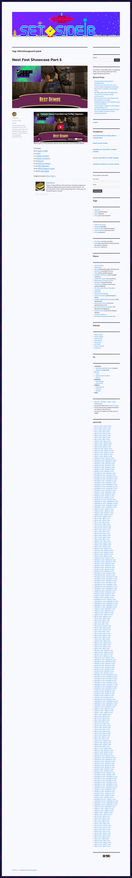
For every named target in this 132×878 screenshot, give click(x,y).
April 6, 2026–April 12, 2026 (102, 447)
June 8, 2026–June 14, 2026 (102, 430)
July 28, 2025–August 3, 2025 (102, 516)
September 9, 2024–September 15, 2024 (105, 605)
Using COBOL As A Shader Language (108, 158)
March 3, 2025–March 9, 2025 (103, 556)
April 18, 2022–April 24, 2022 (102, 842)
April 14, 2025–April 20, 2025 (102, 545)
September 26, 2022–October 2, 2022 (105, 799)
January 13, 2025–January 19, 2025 (104, 569)
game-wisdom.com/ (42, 194)
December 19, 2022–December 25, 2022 (105, 776)
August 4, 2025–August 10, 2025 (103, 514)
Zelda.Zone (97, 348)
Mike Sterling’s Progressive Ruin (103, 280)
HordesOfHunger (17, 127)
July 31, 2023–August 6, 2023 (102, 714)
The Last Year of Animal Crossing (103, 94)
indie (24, 127)
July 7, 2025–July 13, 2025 (101, 522)
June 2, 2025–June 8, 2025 (102, 531)
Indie (95, 212)
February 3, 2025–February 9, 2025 (104, 563)
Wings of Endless (43, 156)
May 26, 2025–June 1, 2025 (102, 533)
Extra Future (99, 383)
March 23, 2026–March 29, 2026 (104, 450)
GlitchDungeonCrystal (18, 125)
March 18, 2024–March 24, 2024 (103, 652)
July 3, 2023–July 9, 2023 (101, 722)
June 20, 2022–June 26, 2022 (102, 825)
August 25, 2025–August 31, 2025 (104, 509)
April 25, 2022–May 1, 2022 (102, 840)
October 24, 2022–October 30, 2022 (104, 791)
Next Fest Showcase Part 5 (37, 60)
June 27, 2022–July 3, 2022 (102, 823)
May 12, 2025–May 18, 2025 (102, 537)
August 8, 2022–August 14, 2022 (103, 812)
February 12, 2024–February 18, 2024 (105, 661)
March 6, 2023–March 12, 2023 (103, 754)
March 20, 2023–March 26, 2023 (103, 750)
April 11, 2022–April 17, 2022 (102, 844)
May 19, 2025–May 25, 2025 (102, 535)
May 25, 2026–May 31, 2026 (102, 433)
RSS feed (96, 402)
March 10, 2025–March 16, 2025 (103, 554)
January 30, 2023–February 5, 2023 (104, 763)
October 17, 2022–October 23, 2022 (104, 793)
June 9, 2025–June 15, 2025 (102, 530)
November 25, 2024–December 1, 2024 (105, 584)
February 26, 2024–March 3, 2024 (104, 658)
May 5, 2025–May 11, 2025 (102, 539)
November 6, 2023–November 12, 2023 (105, 688)
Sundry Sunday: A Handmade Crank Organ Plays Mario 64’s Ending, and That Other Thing (106, 89)
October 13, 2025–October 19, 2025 (104, 496)
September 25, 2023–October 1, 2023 (104, 699)
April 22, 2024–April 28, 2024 (102, 643)
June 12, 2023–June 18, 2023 (102, 727)
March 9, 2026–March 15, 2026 (103, 454)
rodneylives (96, 149)
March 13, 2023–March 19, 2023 (103, 752)
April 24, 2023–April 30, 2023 (102, 741)
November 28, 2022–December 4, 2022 (105, 782)
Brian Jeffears (98, 340)
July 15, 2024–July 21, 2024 (102, 620)
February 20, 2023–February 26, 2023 (105, 757)
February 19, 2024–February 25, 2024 (105, 660)
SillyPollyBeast (16, 135)
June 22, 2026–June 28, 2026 (102, 426)
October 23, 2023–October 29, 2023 (104, 692)
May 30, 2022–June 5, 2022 (102, 831)
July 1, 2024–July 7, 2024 (101, 624)
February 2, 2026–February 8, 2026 (104, 464)
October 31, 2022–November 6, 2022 (104, 790)
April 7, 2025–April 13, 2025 (102, 546)
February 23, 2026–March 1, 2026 (104, 458)
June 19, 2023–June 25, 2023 (102, 725)
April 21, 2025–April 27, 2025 (102, 543)
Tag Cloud (97, 210)
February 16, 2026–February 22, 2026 (105, 460)
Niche (96, 215)
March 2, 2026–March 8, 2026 (103, 456)
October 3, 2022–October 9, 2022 (103, 797)
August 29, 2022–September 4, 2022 (104, 806)
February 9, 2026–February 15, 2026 (104, 462)
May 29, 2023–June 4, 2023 (102, 731)
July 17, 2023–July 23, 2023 (102, 718)
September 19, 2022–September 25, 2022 (106, 801)
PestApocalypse (22, 131)
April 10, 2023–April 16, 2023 (102, 744)
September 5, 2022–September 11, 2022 (105, 805)
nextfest (14, 131)
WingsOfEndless (17, 137)
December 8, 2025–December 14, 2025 (105, 481)
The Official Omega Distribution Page (104, 316)
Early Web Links (99, 96)
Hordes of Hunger (44, 163)
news (95, 243)
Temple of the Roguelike (101, 294)
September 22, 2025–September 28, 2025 (106, 501)
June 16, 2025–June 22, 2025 (102, 528)
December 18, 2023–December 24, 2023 (105, 676)
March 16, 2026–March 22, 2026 (103, 452)
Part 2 (53, 176)
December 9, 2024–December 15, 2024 (105, 580)
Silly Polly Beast (43, 166)
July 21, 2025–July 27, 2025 (102, 518)
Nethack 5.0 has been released (110, 164)
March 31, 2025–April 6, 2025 (102, 548)
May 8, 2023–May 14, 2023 (102, 737)
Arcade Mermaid (99, 230)
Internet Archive (99, 311)
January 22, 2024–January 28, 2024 (104, 667)
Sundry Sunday (98, 228)
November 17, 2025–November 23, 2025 (105, 486)
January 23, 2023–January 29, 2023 (104, 765)
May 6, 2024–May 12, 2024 (102, 639)
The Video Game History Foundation (104, 288)
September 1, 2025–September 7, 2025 (105, 507)
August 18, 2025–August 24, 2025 (104, 511)
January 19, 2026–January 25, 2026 (104, 467)
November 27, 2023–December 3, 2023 (105, 682)
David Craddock (98, 336)
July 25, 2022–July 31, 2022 (102, 816)
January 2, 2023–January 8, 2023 (103, 771)
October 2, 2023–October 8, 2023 (103, 697)
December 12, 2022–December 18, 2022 (105, 778)
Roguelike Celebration (100, 275)
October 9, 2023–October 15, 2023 (104, 695)
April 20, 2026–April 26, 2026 (103, 443)
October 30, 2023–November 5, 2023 (104, 690)
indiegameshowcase (18, 129)
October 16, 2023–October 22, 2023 (104, 693)
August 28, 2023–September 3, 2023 (104, 707)
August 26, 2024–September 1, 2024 (104, 609)
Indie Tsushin (103, 143)
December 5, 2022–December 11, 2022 (105, 780)
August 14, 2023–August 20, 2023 (104, 710)
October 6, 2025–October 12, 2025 (104, 497)
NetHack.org (98, 267)
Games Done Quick (99, 295)
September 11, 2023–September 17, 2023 (105, 703)
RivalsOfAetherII (23, 133)
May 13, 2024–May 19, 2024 (102, 637)
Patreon (98, 377)
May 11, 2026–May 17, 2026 (102, 437)
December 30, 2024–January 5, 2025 (104, 573)
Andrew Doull (98, 338)
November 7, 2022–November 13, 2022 (105, 788)
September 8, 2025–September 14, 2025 (105, 505)
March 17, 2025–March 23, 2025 (103, 552)
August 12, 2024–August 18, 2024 (104, 612)
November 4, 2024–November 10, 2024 (105, 590)
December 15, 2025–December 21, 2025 (105, 479)
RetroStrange (100, 381)
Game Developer (99, 265)
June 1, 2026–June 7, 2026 (102, 432)
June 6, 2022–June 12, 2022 (102, 829)
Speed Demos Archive (100, 303)
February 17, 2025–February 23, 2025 (105, 560)
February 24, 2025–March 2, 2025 (104, 558)
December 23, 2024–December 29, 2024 (105, 577)
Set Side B (15, 870)
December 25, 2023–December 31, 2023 (105, 675)
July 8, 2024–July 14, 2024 (101, 622)
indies (14, 123)
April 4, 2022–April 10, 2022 (102, 846)
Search (95, 57)
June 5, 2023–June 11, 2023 (102, 729)
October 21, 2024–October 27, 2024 (104, 594)
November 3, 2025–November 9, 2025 (105, 490)
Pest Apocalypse (43, 171)
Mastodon (99, 370)
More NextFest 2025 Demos (102, 100)
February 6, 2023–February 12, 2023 (104, 761)
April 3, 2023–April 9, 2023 (102, 746)
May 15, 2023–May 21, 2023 (102, 735)
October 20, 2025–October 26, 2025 (104, 494)
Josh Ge (96, 346)
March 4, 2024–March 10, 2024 (103, 656)
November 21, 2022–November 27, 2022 (105, 784)
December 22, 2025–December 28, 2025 (105, 477)
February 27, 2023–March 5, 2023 (104, 756)
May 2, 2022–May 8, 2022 (101, 839)
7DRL (96, 273)
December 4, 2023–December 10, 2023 (105, 680)
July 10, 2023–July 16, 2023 (102, 720)
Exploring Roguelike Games (104, 368)
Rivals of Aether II (43, 158)
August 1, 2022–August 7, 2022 (103, 814)
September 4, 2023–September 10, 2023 (105, 705)
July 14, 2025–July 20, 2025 (102, 520)
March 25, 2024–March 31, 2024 (103, 650)
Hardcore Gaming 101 (100, 314)
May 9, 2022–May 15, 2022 (102, 837)
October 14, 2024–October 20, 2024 (104, 595)
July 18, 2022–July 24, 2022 (102, 818)
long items (97, 241)
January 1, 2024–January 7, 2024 (103, 673)
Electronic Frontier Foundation (103, 307)
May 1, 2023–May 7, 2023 (101, 739)
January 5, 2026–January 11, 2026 (104, 471)
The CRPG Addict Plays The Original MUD (106, 92)
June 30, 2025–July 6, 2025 (102, 524)
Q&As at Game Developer (103, 376)
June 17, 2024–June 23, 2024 (102, 627)
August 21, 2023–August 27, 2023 (104, 709)
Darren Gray (97, 342)
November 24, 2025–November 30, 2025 (106, 484)
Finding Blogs (98, 404)
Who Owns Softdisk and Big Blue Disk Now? (106, 109)
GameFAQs (97, 292)
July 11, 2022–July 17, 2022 (102, 820)
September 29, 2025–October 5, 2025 (105, 499)
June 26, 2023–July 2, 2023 (102, 724)
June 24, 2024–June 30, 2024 (102, 626)
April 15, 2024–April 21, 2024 (102, 644)
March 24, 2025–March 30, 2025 (103, 550)
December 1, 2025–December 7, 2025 (105, 482)
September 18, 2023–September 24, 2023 (106, 701)
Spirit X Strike (43, 151)
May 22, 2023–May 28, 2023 (102, 733)
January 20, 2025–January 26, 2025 (104, 567)
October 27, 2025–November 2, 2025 (104, 492)
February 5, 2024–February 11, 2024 (104, 663)
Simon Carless (98, 335)
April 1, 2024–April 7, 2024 (102, 648)
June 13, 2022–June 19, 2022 (102, 827)
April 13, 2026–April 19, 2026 (102, 445)
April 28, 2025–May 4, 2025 (102, 541)
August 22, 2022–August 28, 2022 (104, 808)
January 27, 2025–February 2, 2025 (104, 565)
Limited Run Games (100, 278)
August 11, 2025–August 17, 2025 (103, 513)
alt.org (96, 269)
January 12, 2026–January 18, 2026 (104, 469)
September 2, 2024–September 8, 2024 (105, 607)
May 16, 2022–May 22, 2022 (102, 835)
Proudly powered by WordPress (28, 870)
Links (114, 402)
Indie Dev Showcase (100, 225)
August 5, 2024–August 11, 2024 (103, 614)
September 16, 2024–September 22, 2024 (106, 603)
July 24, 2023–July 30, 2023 (102, 716)
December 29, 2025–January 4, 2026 (104, 473)
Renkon (95, 143)
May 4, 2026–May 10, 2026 (102, 439)
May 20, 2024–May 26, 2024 (102, 635)
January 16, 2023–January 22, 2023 (104, 767)
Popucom (40, 161)
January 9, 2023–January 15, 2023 (104, 769)
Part (48, 176)
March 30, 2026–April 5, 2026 (103, 448)
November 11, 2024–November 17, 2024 (105, 588)
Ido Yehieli (97, 344)
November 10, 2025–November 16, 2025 (105, 488)
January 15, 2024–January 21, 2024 (104, 669)
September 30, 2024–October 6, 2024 (105, 599)
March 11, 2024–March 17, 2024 (103, 654)
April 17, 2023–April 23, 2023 (102, 742)
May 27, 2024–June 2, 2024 (102, 633)
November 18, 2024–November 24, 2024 (105, 586)
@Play (96, 226)
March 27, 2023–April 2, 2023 (102, 748)
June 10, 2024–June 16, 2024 (102, 629)
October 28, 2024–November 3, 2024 (104, 592)
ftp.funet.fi (97, 271)
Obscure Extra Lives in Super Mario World (106, 98)
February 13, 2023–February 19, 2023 (104, 759)
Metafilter (97, 282)
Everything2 (97, 284)
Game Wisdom (100, 387)
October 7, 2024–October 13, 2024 (104, 597)
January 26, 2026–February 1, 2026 (104, 465)
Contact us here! (113, 405)
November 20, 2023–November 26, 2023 (106, 684)
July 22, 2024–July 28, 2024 (102, 618)
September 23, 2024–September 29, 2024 (106, 601)
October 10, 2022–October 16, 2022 (104, 795)
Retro (96, 214)
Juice (39, 153)
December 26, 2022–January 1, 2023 (104, 773)
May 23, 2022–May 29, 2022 (102, 833)
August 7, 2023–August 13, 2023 (103, 712)
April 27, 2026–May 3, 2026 (102, 441)
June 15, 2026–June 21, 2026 (102, 428)
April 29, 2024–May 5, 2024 (102, 641)
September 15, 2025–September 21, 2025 (106, 503)
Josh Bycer (15, 118)
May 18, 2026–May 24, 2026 (102, 435)
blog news (97, 247)
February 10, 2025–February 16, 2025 (105, 562)
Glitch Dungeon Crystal (46, 168)
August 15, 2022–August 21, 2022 (104, 810)
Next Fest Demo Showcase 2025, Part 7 (105, 85)
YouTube (98, 389)
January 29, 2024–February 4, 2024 (104, 665)
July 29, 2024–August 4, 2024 (102, 616)
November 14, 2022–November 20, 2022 (105, 786)
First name (96, 179)
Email (94, 184)
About (109, 402)
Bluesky (96, 372)
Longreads (97, 290)
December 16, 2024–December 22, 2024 (105, 579)
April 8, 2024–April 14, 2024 (102, 646)
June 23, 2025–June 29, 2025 (102, 526)
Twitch (102, 346)
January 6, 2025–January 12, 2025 (104, 571)
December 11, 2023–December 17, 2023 (105, 678)
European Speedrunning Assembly (104, 299)
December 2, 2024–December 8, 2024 (105, 582)
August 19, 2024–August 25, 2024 (104, 611)
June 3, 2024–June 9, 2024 (102, 631)
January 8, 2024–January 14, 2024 (104, 671)
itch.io (97, 374)
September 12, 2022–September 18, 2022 (106, 803)
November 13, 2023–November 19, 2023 (105, 686)
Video (96, 232)
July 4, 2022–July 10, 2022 (101, 822)
